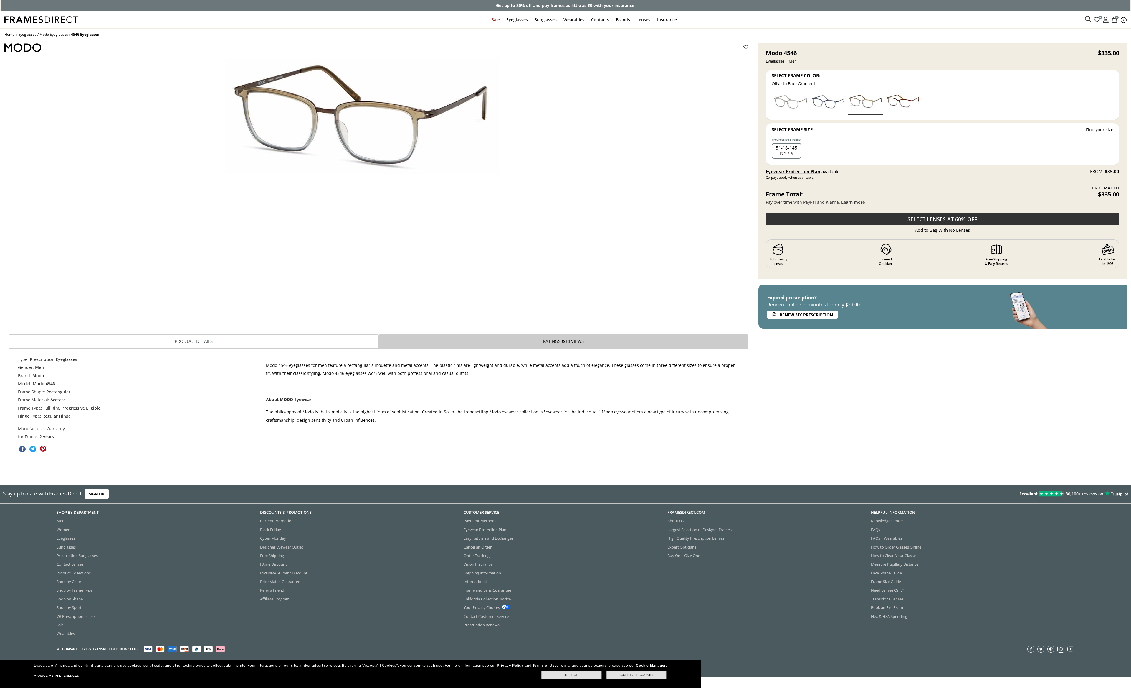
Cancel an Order (478, 546)
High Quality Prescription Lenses (695, 538)
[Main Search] (1088, 19)
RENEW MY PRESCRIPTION (806, 315)
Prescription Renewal (482, 625)
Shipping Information (482, 572)
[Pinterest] (1050, 648)
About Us (675, 520)
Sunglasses (546, 19)
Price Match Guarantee (280, 581)
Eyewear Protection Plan (793, 171)
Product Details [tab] (194, 341)
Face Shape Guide (886, 572)
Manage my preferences (56, 675)
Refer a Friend (272, 590)
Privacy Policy (510, 666)
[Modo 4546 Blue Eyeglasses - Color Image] (828, 104)
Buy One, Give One (683, 555)
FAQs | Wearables (886, 538)
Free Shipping (272, 555)
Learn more (853, 202)
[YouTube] (1070, 648)
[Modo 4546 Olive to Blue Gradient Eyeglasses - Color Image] (865, 104)
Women (63, 529)
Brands (623, 19)
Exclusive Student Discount (283, 572)
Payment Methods (480, 520)
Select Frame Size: (793, 129)
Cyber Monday (273, 538)
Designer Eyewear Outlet (281, 546)
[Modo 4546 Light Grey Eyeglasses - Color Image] (790, 104)
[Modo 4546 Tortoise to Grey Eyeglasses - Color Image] (903, 104)
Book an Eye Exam (887, 607)
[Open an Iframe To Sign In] (1106, 19)
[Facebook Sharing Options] (22, 449)
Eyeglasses (517, 19)
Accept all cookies (637, 674)
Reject (571, 674)
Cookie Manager (651, 666)
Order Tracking (477, 555)
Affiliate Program (275, 598)
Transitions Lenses (887, 598)
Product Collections (74, 572)
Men (61, 520)
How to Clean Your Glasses (894, 555)
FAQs (875, 529)
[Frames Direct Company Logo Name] (41, 19)
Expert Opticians (681, 546)
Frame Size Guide (886, 581)
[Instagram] (1060, 648)
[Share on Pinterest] (43, 449)
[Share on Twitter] (32, 449)
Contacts (600, 19)
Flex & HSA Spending (889, 616)
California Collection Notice (487, 598)
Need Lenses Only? (887, 590)
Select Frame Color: (796, 75)
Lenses (643, 19)
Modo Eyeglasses (53, 34)
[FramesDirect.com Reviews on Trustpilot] (893, 494)
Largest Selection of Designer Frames (699, 529)
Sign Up (96, 494)
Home (9, 34)
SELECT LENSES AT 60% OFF (942, 219)
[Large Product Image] (362, 116)
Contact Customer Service (486, 616)
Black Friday (270, 529)
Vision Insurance (478, 564)
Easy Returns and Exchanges (488, 538)
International (475, 581)
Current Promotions (277, 520)
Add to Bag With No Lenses (942, 230)
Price (1105, 188)
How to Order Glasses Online (896, 546)
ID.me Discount (273, 564)
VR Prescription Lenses (76, 616)
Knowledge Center (887, 520)
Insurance (667, 19)
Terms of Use (545, 666)
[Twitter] (1040, 648)
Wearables (573, 19)
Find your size (1099, 129)
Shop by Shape (70, 598)
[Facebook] (1030, 648)
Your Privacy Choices (482, 607)
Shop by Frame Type (74, 590)
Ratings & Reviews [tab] (563, 341)
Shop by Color (69, 581)
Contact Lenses (70, 564)
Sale (496, 19)
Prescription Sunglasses (77, 555)
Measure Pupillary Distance (894, 564)
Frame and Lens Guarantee (487, 590)
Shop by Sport (69, 607)
